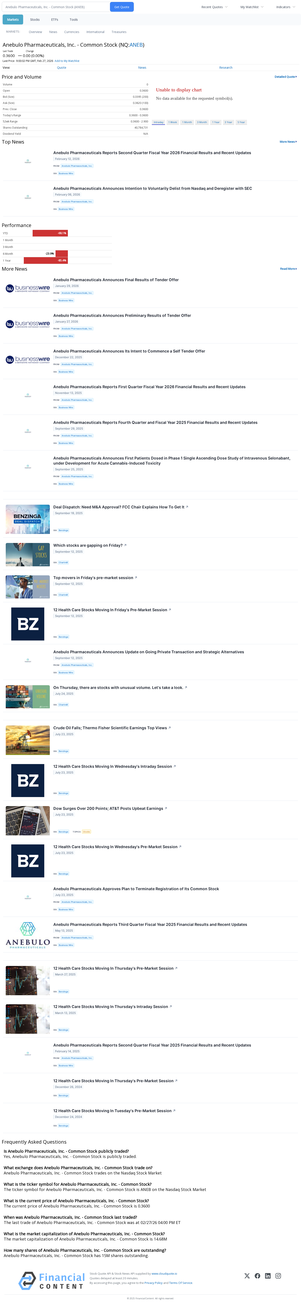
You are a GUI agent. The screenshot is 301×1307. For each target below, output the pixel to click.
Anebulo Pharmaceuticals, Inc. (77, 166)
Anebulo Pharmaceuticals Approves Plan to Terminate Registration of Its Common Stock (136, 888)
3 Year (228, 122)
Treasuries (118, 32)
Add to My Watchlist (67, 61)
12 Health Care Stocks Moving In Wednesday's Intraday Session (114, 766)
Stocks (35, 19)
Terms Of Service (180, 1283)
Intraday (158, 122)
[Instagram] (278, 1280)
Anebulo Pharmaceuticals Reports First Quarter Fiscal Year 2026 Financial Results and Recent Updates (149, 386)
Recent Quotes (212, 7)
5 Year (241, 122)
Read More (287, 269)
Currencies (71, 32)
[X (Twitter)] (247, 1280)
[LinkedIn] (267, 1280)
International (95, 32)
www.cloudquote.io (164, 1274)
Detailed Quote (285, 77)
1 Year (216, 122)
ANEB (136, 44)
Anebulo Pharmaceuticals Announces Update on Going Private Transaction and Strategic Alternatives (148, 652)
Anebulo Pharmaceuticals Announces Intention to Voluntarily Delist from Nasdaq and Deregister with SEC (152, 188)
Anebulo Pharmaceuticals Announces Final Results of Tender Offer (116, 279)
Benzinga (63, 530)
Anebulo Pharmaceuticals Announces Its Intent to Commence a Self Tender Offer (129, 351)
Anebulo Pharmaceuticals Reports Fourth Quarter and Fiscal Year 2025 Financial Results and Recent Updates (155, 422)
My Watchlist (249, 7)
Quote (61, 67)
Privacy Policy (154, 1283)
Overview (35, 32)
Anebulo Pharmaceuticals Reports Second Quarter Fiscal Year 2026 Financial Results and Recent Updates (152, 152)
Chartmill (63, 562)
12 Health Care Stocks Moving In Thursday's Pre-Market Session (115, 968)
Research (225, 67)
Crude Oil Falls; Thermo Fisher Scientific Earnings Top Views (112, 727)
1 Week (172, 122)
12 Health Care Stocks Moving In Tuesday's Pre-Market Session (114, 1110)
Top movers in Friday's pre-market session (95, 577)
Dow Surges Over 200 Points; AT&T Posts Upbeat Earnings (110, 808)
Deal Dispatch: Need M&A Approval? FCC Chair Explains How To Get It (121, 507)
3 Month (202, 122)
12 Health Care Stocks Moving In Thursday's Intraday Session (112, 1006)
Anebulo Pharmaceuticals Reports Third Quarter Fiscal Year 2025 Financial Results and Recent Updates (150, 924)
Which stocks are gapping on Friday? (90, 545)
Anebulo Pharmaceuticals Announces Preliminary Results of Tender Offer (122, 315)
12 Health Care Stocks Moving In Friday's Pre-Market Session (112, 609)
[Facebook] (257, 1280)
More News (287, 142)
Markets (13, 19)
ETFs (54, 19)
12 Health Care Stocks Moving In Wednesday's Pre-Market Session (117, 846)
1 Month (187, 122)
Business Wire (66, 173)
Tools (74, 19)
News (53, 32)
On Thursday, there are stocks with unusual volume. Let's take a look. (120, 687)
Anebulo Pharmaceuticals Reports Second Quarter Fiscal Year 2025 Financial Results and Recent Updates (152, 1045)
